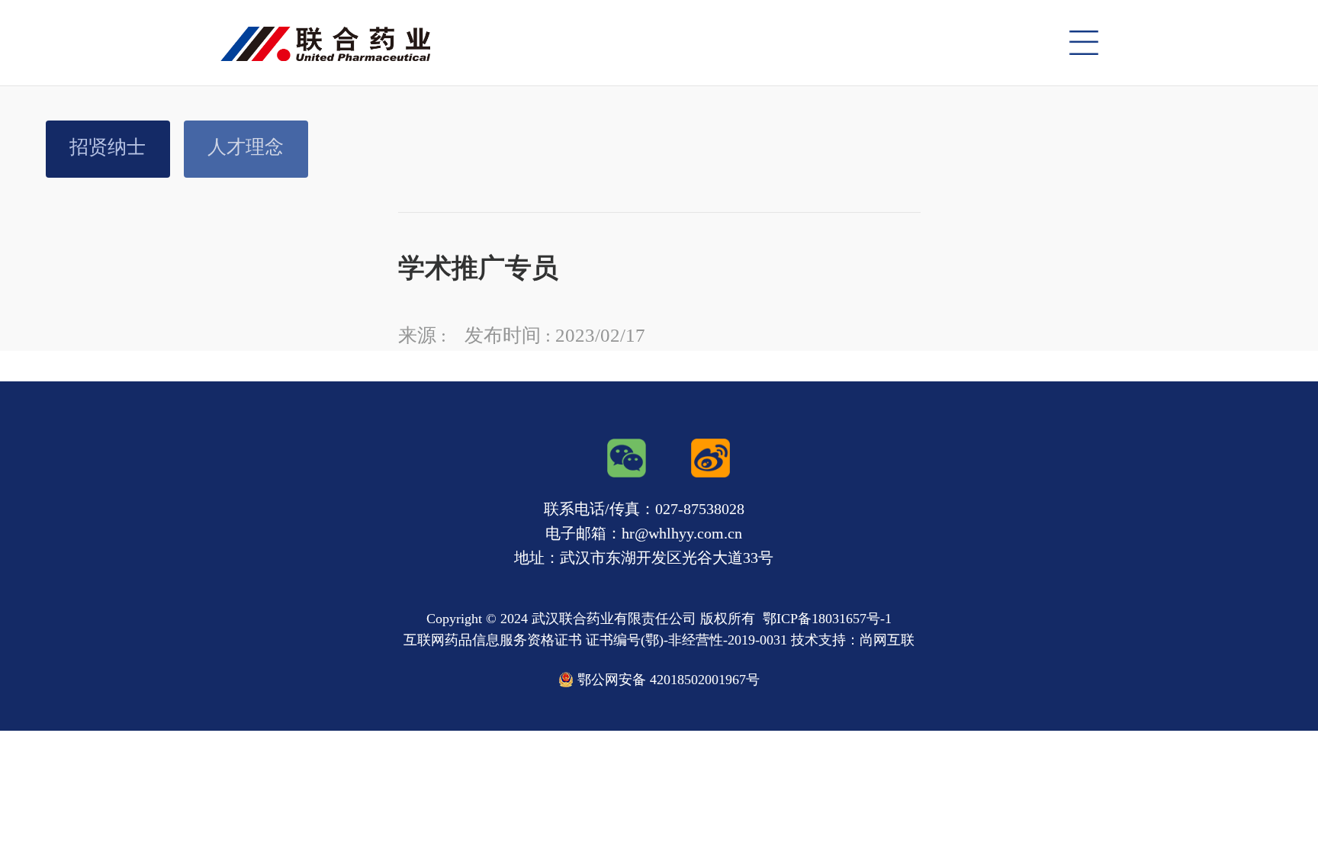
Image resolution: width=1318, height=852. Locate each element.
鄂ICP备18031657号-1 (827, 618)
